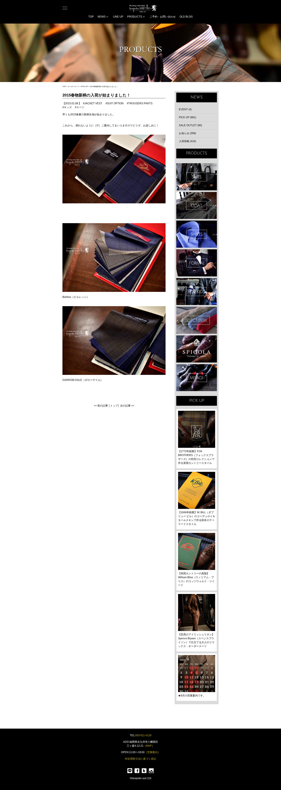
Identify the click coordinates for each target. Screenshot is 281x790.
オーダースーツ (73, 86)
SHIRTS (196, 234)
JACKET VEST (93, 103)
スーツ (80, 107)
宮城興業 (196, 377)
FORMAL (196, 262)
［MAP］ (148, 745)
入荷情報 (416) (187, 141)
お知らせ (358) (187, 133)
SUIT (196, 176)
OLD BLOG (186, 16)
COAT (196, 205)
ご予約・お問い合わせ (163, 16)
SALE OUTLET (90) (190, 125)
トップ (114, 405)
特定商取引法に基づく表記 (140, 758)
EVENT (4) (185, 109)
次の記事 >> (127, 405)
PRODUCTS (135, 16)
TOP (91, 16)
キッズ (68, 107)
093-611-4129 (143, 735)
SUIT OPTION (115, 103)
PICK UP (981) (187, 117)
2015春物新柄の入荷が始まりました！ (104, 86)
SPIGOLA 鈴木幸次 (196, 349)
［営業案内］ (152, 752)
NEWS (102, 16)
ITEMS (196, 320)
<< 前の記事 (101, 405)
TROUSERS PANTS (140, 103)
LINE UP (118, 16)
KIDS (196, 291)
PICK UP (84, 86)
